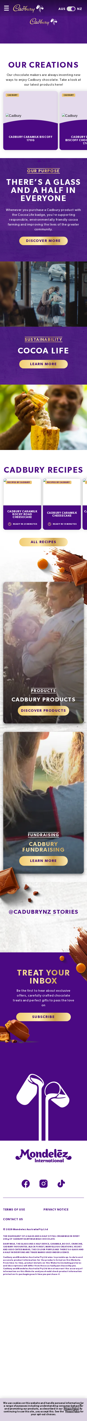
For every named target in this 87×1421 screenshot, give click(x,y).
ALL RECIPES (43, 542)
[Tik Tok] (61, 1184)
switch (71, 8)
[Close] (80, 1404)
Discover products (43, 711)
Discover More (43, 241)
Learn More (43, 364)
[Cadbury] (31, 6)
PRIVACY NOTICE (56, 1209)
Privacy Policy (71, 1408)
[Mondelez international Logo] (43, 1156)
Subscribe (43, 1017)
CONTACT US (13, 1219)
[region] (43, 1409)
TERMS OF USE (14, 1209)
